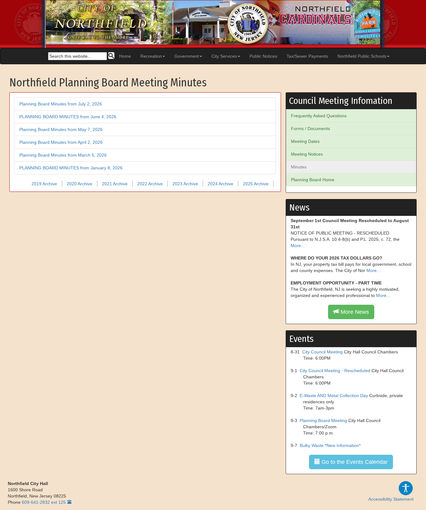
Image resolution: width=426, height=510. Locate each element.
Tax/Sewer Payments (307, 56)
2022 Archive (150, 183)
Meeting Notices (307, 154)
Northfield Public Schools (361, 56)
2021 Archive (115, 183)
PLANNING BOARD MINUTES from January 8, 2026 (71, 167)
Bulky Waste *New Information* (330, 445)
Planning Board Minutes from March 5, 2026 (63, 155)
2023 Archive (185, 183)
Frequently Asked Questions (318, 115)
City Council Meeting (322, 351)
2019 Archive (44, 183)
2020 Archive (79, 183)
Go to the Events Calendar (354, 462)
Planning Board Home (312, 179)
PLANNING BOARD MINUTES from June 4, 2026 (67, 116)
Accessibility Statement (391, 499)
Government (186, 56)
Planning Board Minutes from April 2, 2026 (61, 142)
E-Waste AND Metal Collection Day (334, 395)
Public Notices (263, 56)
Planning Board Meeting (323, 420)
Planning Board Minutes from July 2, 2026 (60, 103)
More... (298, 245)
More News (354, 312)
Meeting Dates (305, 141)
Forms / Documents (310, 128)
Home (125, 56)
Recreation (151, 56)
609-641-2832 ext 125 (44, 502)
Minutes (299, 166)
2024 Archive (220, 183)
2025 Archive (256, 183)
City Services (224, 56)
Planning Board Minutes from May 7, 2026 (61, 129)
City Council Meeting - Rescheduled (335, 370)
